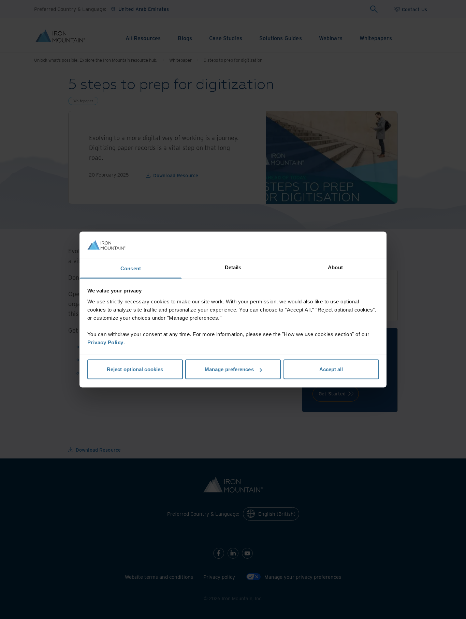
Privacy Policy (105, 342)
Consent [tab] (130, 268)
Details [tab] (233, 267)
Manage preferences (229, 369)
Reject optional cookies (135, 369)
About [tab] (335, 267)
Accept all (331, 369)
